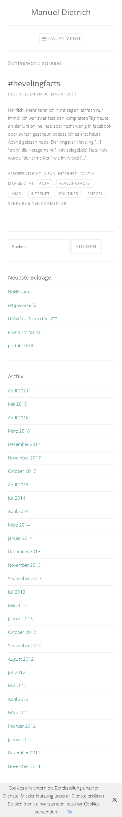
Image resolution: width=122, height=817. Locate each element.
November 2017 (24, 458)
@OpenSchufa (22, 305)
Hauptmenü (64, 38)
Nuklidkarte (19, 292)
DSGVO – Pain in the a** (32, 318)
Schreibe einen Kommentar (37, 203)
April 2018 (18, 417)
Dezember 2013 (24, 551)
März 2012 (19, 712)
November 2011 (24, 766)
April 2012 (18, 699)
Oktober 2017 (22, 471)
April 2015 (18, 485)
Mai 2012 (17, 685)
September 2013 (25, 578)
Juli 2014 (16, 498)
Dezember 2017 (24, 444)
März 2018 (19, 431)
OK (70, 812)
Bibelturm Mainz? (25, 332)
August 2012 (21, 659)
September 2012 (25, 645)
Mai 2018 (17, 404)
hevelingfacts (74, 183)
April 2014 (18, 511)
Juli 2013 (16, 592)
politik (86, 173)
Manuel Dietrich (61, 12)
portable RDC (21, 345)
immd (16, 193)
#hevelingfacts (34, 83)
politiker (68, 193)
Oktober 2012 (22, 632)
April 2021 (18, 391)
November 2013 (24, 565)
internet (67, 173)
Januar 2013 (20, 618)
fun (52, 173)
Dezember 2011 (24, 753)
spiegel (95, 193)
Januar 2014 (20, 538)
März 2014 (19, 525)
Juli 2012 (16, 672)
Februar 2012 (22, 726)
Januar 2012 (20, 739)
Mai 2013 (17, 605)
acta (44, 183)
